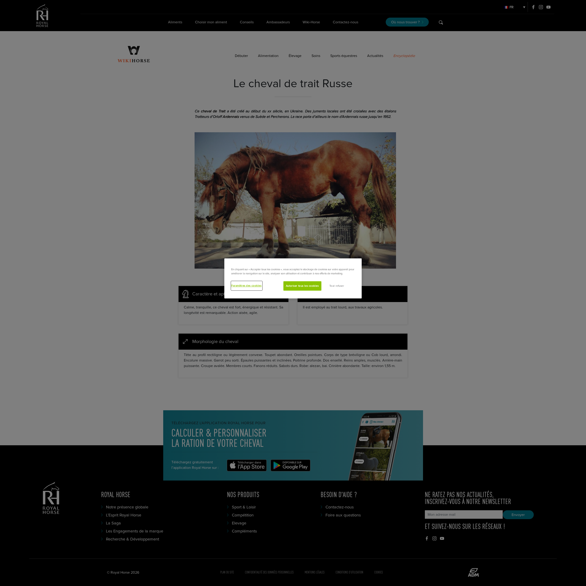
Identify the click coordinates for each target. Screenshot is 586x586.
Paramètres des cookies (246, 285)
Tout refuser (336, 286)
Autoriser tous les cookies (302, 286)
